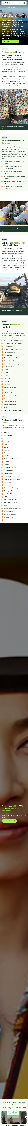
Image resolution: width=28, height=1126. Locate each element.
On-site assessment (9, 161)
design (14, 171)
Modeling (6, 186)
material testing (13, 166)
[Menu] (24, 3)
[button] (2, 128)
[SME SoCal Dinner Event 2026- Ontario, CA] (14, 1117)
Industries (7, 7)
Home (2, 7)
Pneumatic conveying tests (11, 176)
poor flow (23, 251)
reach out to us (8, 335)
